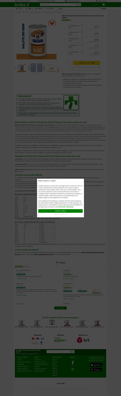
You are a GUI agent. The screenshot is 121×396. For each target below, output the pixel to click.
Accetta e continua (60, 211)
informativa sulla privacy (66, 207)
